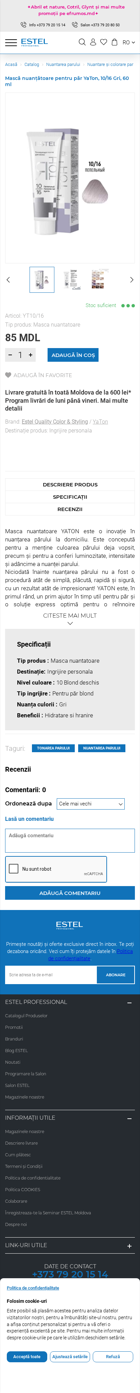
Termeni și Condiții (23, 1166)
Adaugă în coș (73, 355)
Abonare (115, 975)
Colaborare (16, 1201)
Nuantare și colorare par (110, 64)
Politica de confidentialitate (32, 1178)
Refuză (113, 1356)
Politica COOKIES (22, 1189)
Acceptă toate (26, 1356)
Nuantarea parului (63, 64)
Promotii (14, 1027)
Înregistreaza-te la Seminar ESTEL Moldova (48, 1212)
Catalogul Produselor (26, 1015)
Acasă (11, 64)
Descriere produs (70, 484)
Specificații (70, 497)
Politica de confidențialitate (33, 1288)
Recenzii (70, 509)
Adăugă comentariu (70, 893)
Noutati (12, 1062)
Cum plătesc (18, 1154)
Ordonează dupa (29, 803)
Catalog (31, 64)
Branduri (14, 1039)
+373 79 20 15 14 (70, 1274)
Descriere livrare (21, 1143)
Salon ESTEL (17, 1085)
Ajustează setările (70, 1356)
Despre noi (16, 1224)
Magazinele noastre (24, 1097)
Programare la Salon (25, 1073)
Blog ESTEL (16, 1050)
